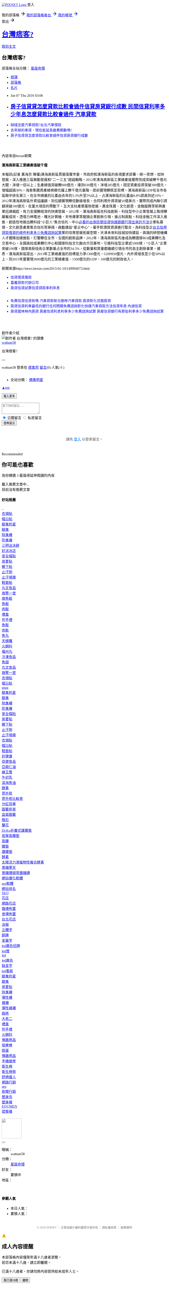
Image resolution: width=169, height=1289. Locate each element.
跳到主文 (9, 46)
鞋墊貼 (7, 583)
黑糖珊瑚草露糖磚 (16, 873)
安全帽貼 (9, 556)
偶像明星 (36, 380)
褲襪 (5, 1003)
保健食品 (9, 761)
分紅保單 (9, 804)
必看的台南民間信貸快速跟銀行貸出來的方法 (114, 222)
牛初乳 (7, 777)
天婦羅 (7, 641)
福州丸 (7, 651)
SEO (5, 893)
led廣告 (7, 960)
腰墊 (5, 846)
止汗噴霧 (9, 577)
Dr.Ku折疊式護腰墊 (17, 830)
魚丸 (5, 636)
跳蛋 (5, 1050)
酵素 (5, 788)
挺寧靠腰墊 (10, 836)
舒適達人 (9, 1077)
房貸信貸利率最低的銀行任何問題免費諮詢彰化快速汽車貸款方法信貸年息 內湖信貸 (76, 306)
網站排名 (9, 889)
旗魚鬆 (7, 598)
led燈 (5, 951)
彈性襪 (7, 997)
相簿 (14, 77)
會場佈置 (9, 914)
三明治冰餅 (10, 545)
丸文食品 (9, 588)
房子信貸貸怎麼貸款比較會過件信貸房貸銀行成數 (49, 135)
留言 (43, 367)
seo (4, 1086)
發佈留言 (9, 423)
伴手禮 (7, 620)
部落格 (16, 82)
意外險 (7, 793)
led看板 (7, 971)
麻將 (5, 1013)
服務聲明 (126, 1227)
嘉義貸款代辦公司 (25, 283)
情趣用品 (9, 1040)
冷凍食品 (9, 657)
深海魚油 (9, 783)
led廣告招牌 (11, 946)
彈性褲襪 (9, 1008)
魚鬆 (5, 604)
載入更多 (9, 396)
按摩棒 (7, 1045)
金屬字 (7, 940)
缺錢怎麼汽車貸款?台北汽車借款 (36, 125)
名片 (14, 88)
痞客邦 (33, 367)
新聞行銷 (9, 1091)
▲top (6, 387)
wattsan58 (9, 342)
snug (5, 687)
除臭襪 (7, 535)
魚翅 (5, 662)
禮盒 (5, 614)
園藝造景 (9, 809)
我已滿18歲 (11, 1280)
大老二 (7, 1019)
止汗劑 (7, 572)
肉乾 (5, 630)
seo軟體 (7, 883)
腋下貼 (7, 567)
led (4, 955)
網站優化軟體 (12, 878)
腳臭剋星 (9, 524)
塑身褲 (7, 1102)
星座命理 (38, 68)
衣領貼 (7, 514)
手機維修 (9, 1061)
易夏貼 (7, 561)
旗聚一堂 (9, 593)
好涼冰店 (9, 551)
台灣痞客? (17, 34)
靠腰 (5, 841)
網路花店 (9, 903)
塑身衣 (7, 1097)
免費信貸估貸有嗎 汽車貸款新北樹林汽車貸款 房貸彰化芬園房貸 (61, 301)
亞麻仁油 (9, 767)
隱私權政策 (109, 1227)
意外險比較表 (12, 799)
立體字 (7, 930)
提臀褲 (7, 1111)
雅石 (5, 820)
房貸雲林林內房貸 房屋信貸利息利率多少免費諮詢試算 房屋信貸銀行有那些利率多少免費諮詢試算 (87, 311)
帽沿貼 (7, 519)
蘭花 (5, 825)
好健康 (7, 756)
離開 (25, 1280)
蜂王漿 (7, 772)
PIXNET (52, 1227)
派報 (5, 924)
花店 (5, 898)
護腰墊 (7, 852)
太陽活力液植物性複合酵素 (23, 862)
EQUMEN (9, 1106)
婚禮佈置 (9, 909)
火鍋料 (7, 646)
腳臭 (5, 530)
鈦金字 (7, 966)
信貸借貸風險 (21, 277)
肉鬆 (5, 609)
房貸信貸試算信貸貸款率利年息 (35, 288)
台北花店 (9, 919)
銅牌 (5, 935)
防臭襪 (7, 540)
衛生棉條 (9, 1072)
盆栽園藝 (9, 814)
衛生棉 (7, 1066)
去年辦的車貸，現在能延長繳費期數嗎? (41, 130)
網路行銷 (9, 1082)
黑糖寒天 (9, 867)
